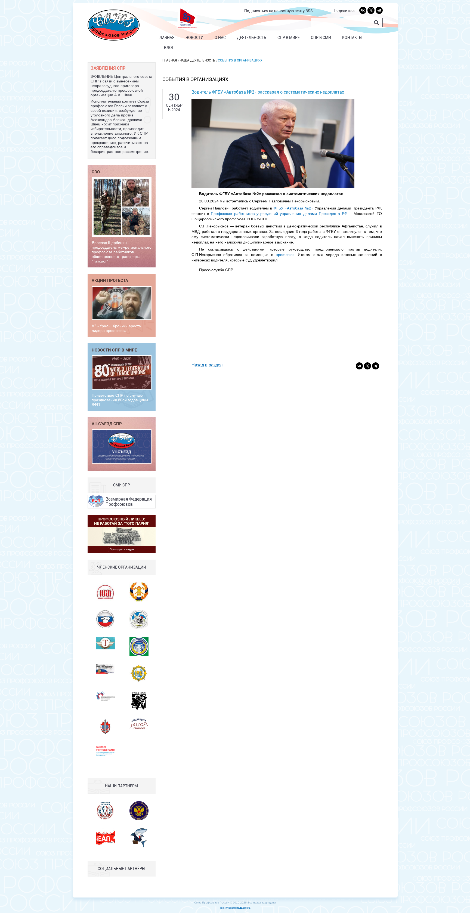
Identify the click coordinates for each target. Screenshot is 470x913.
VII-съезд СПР (107, 423)
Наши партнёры (121, 786)
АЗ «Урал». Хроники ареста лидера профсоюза (116, 328)
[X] (371, 10)
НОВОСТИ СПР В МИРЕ (114, 350)
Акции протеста (110, 280)
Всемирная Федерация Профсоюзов (129, 501)
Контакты (352, 37)
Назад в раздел (206, 365)
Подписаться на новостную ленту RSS (278, 11)
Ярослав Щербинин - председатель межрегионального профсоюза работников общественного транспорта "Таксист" (121, 251)
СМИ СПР (121, 485)
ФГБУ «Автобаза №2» (293, 208)
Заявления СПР (108, 68)
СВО (96, 171)
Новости (194, 37)
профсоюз (285, 254)
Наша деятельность (197, 60)
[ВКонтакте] (362, 10)
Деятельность (251, 37)
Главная (165, 37)
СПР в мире (288, 37)
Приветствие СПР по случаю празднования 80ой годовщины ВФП (120, 400)
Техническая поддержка (235, 907)
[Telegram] (379, 10)
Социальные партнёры (121, 868)
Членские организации (121, 567)
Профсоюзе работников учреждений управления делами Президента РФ (279, 213)
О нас (220, 37)
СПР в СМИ (321, 37)
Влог (169, 47)
